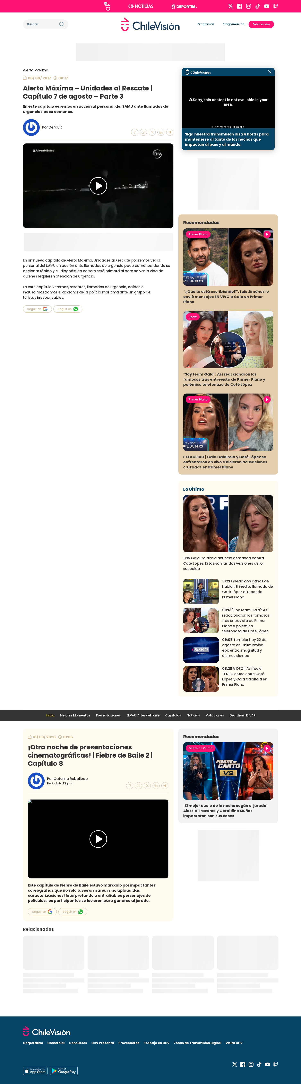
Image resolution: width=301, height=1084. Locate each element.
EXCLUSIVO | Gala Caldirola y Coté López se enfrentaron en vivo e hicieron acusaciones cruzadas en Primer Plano (225, 462)
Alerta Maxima (35, 70)
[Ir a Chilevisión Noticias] (140, 6)
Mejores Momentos (75, 715)
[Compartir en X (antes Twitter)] (152, 132)
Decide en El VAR (242, 715)
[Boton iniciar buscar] (61, 24)
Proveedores (128, 1043)
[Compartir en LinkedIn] (161, 132)
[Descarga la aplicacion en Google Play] (35, 1071)
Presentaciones (108, 715)
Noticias (193, 715)
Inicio (50, 715)
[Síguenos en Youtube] (266, 6)
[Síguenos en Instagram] (248, 6)
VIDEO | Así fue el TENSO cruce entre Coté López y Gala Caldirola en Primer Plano (244, 676)
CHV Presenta (102, 1043)
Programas (205, 24)
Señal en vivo (261, 24)
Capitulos (173, 715)
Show (193, 317)
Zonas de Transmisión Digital (197, 1043)
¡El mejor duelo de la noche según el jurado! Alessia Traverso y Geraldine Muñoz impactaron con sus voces (225, 810)
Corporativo (33, 1043)
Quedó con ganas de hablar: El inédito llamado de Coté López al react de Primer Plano (247, 589)
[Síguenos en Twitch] (275, 6)
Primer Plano (198, 234)
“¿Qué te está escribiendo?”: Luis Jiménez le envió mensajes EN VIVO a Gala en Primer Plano (226, 296)
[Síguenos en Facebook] (239, 6)
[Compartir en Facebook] (134, 132)
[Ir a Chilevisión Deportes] (184, 6)
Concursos (78, 1043)
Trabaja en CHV (157, 1043)
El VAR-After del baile (143, 715)
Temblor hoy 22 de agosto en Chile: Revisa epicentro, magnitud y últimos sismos (244, 647)
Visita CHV (234, 1043)
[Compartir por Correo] (169, 132)
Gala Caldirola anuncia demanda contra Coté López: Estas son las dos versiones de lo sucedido (223, 563)
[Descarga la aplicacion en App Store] (64, 1071)
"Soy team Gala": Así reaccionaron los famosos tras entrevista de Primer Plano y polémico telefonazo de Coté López (224, 379)
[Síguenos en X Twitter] (230, 6)
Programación (233, 24)
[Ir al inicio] (150, 24)
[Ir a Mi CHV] (107, 6)
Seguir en (34, 309)
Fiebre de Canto (201, 748)
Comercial (56, 1043)
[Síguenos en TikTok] (257, 6)
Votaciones (215, 715)
